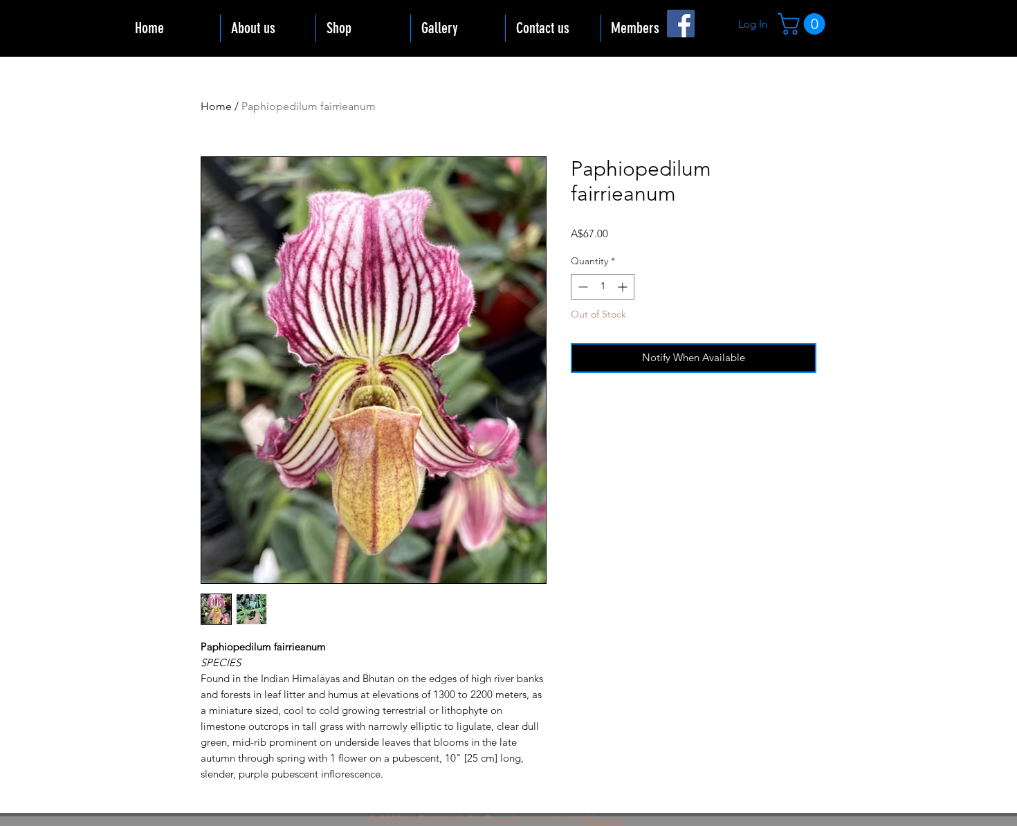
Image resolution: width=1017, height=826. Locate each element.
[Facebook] (681, 23)
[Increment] (623, 287)
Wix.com (603, 819)
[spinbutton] (602, 287)
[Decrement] (581, 287)
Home (216, 106)
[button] (804, 24)
